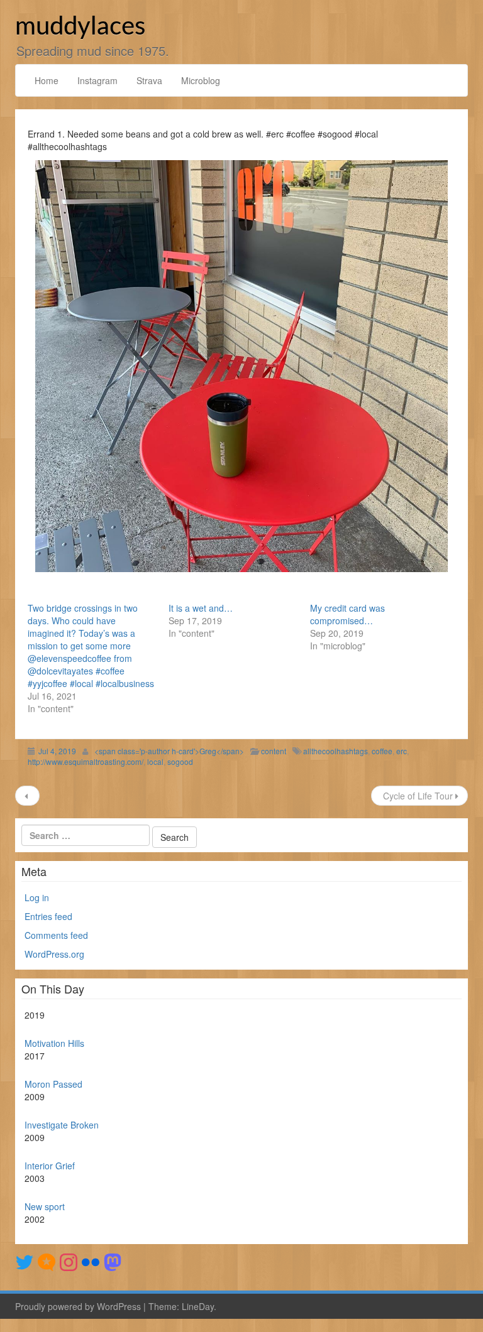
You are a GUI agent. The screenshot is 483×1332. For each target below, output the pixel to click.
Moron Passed (53, 1084)
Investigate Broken (62, 1124)
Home (46, 80)
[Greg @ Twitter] (24, 1261)
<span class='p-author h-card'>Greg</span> (169, 750)
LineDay (198, 1306)
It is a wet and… (201, 608)
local (155, 761)
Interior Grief (50, 1165)
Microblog (200, 80)
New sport (45, 1206)
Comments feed (56, 935)
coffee (382, 750)
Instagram (97, 80)
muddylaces (80, 27)
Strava (149, 80)
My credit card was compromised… (347, 614)
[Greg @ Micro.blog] (46, 1261)
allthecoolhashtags (335, 750)
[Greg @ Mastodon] (112, 1261)
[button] (241, 366)
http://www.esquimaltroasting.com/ (85, 761)
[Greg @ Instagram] (68, 1261)
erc (401, 750)
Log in (37, 897)
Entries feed (48, 916)
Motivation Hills (54, 1043)
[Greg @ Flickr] (90, 1261)
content (273, 750)
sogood (180, 761)
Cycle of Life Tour (417, 795)
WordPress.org (54, 954)
